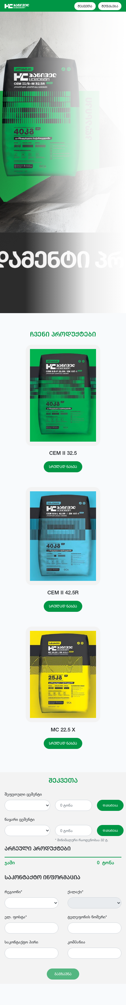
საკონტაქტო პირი (21, 942)
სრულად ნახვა (63, 466)
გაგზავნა (63, 974)
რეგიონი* (13, 891)
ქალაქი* (75, 891)
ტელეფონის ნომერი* (87, 917)
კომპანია (76, 942)
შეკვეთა (85, 6)
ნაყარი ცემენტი (20, 819)
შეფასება (110, 6)
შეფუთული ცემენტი (23, 794)
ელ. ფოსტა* (16, 917)
